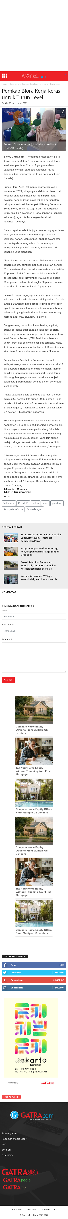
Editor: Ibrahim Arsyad (18, 491)
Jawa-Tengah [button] (34, 509)
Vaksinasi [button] (8, 503)
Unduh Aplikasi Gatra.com (23, 1209)
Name (5, 610)
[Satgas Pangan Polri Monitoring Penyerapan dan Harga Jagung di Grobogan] (11, 551)
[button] (65, 74)
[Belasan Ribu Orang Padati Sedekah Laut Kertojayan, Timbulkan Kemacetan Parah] (11, 537)
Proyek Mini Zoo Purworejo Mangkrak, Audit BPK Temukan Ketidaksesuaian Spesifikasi (38, 565)
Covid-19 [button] (23, 503)
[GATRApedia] (18, 1180)
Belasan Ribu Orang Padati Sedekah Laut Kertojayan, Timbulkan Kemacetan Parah (41, 538)
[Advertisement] (34, 36)
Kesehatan (14, 84)
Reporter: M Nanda (16, 489)
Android (46, 1209)
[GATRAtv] (18, 1187)
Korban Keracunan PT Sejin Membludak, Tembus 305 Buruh (39, 577)
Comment (7, 639)
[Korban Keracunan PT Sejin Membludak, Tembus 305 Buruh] (11, 579)
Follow (59, 972)
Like (61, 965)
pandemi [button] (57, 503)
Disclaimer (7, 1155)
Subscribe (58, 980)
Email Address (8, 624)
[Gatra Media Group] (20, 1172)
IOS (55, 1209)
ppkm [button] (35, 503)
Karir (4, 1144)
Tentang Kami (9, 1133)
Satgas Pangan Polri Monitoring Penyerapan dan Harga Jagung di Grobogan (40, 551)
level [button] (45, 503)
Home (4, 84)
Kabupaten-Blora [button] (13, 509)
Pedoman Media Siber (14, 1138)
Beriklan (6, 1149)
